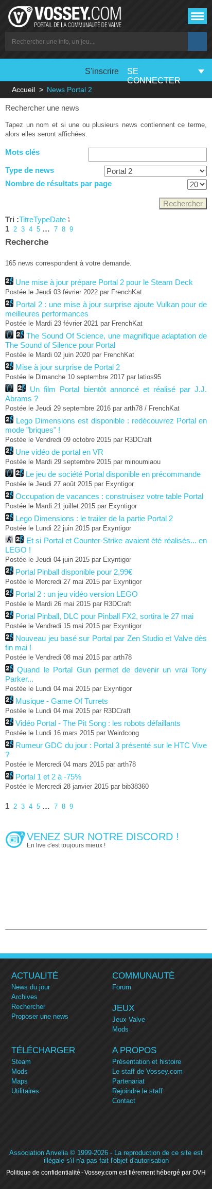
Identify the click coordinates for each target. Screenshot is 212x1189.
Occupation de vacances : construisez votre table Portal (109, 496)
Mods (120, 1029)
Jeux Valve (128, 1019)
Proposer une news (39, 1016)
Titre (26, 219)
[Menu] (197, 16)
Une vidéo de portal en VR (59, 452)
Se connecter (154, 76)
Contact (123, 1101)
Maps (19, 1081)
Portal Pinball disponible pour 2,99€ (73, 571)
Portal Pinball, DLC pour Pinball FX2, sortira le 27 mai (104, 616)
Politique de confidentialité (43, 1172)
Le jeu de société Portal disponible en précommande (113, 474)
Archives (24, 997)
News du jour (30, 987)
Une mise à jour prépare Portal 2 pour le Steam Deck (104, 282)
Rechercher (28, 1006)
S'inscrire (102, 71)
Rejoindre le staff (137, 1091)
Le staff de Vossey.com (147, 1071)
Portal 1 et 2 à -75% (48, 776)
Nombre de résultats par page (58, 183)
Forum (121, 987)
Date (59, 219)
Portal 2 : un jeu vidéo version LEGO (76, 594)
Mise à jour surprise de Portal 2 (67, 367)
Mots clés (22, 152)
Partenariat (128, 1081)
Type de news (29, 170)
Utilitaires (25, 1091)
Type (41, 219)
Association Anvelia (38, 1153)
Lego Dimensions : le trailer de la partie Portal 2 (94, 518)
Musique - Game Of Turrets (61, 701)
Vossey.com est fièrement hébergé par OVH (145, 1172)
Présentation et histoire (146, 1062)
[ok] (197, 41)
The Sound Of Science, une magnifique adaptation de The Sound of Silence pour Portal (106, 340)
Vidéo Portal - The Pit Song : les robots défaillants (98, 723)
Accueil (23, 89)
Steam (21, 1062)
